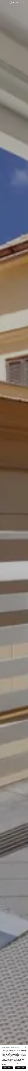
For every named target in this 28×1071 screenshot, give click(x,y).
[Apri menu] (3, 2)
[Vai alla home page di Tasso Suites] (14, 2)
